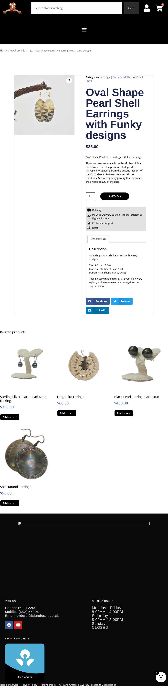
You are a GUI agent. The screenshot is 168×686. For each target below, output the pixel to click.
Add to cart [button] (10, 417)
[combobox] (76, 8)
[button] (84, 30)
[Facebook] (9, 625)
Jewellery (15, 50)
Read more (123, 413)
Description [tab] (98, 239)
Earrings (28, 50)
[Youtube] (18, 625)
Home (4, 50)
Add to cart (115, 196)
